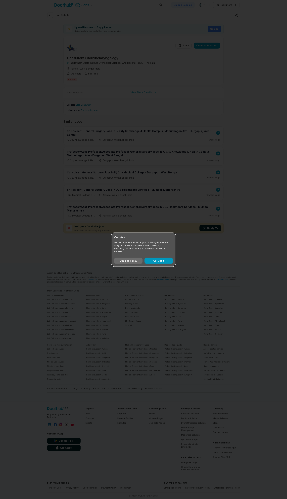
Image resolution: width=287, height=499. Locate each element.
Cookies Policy (128, 260)
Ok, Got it (158, 260)
